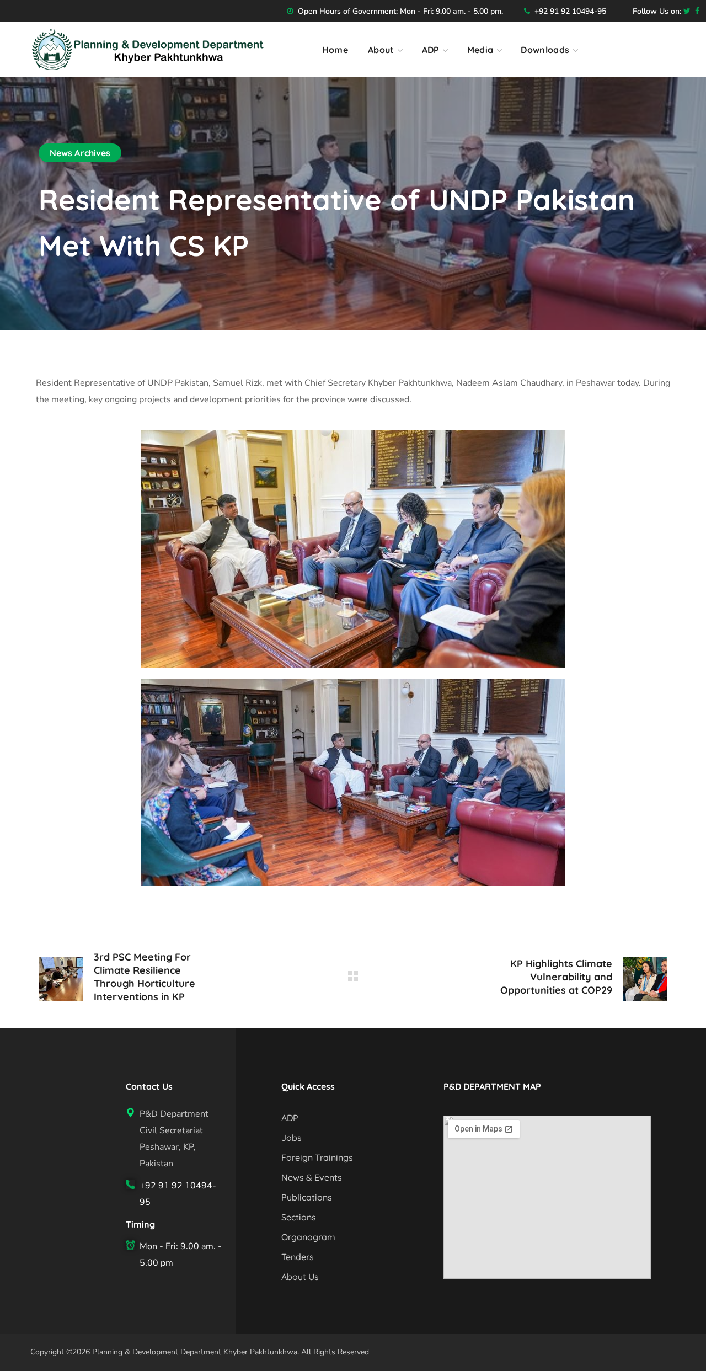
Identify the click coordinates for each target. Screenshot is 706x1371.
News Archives (80, 152)
